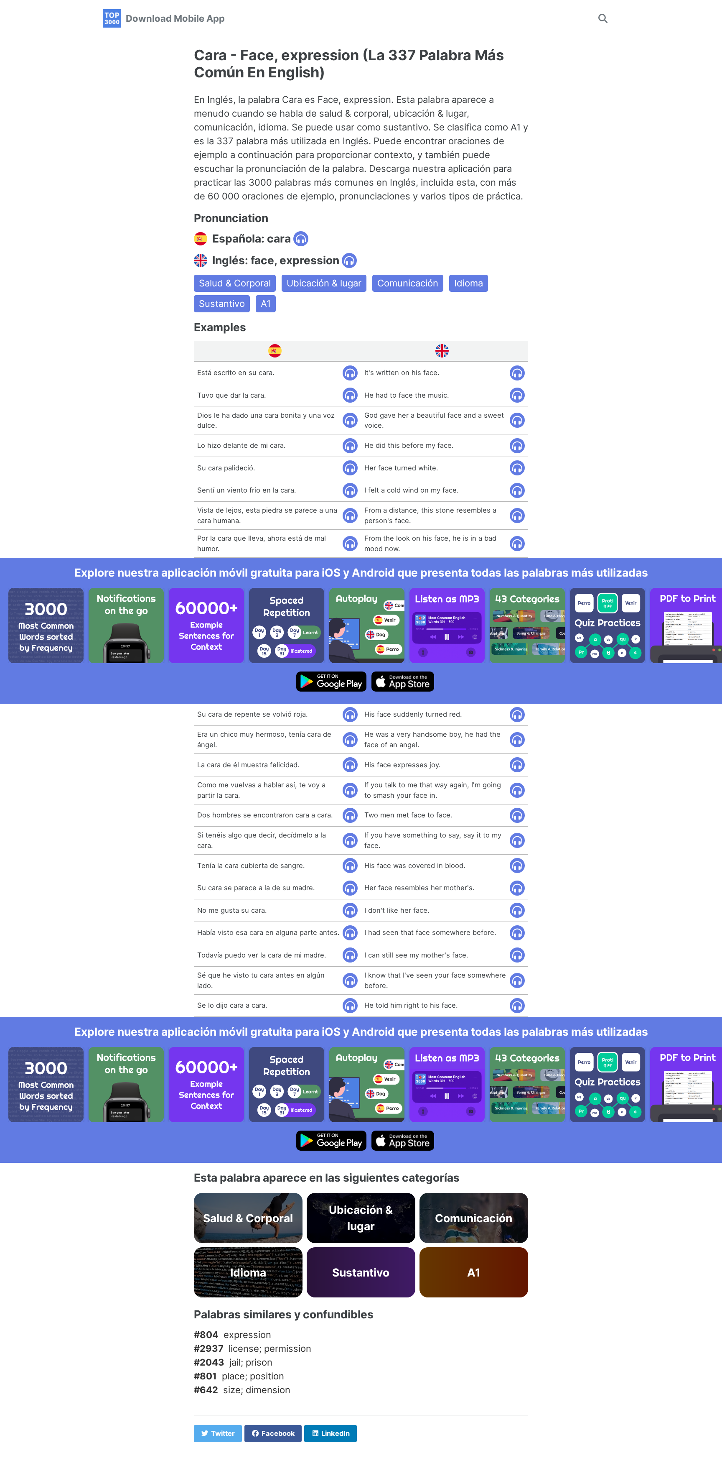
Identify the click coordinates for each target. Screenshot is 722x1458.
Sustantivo (222, 303)
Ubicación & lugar (324, 283)
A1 (266, 303)
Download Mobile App (175, 18)
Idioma (468, 283)
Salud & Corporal (235, 283)
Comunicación (407, 283)
